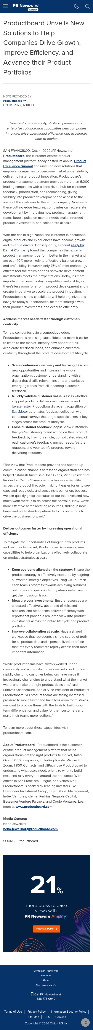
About (46, 980)
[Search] (87, 6)
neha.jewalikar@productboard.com (30, 828)
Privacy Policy (36, 1011)
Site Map (33, 1017)
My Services (44, 985)
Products (46, 975)
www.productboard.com (34, 806)
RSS (47, 1017)
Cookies (60, 1017)
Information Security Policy (68, 1011)
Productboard (13, 155)
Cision (54, 1023)
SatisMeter (20, 411)
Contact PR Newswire (46, 971)
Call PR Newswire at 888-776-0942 (47, 996)
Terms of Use (13, 1011)
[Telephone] (76, 6)
